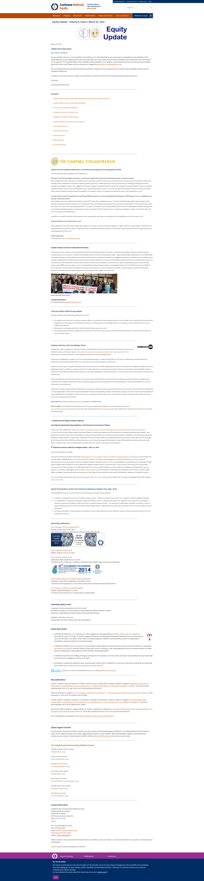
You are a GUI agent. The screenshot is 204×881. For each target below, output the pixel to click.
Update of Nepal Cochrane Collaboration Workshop (69, 103)
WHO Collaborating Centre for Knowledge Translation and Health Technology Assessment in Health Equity (98, 430)
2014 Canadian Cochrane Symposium (64, 527)
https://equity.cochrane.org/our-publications (95, 716)
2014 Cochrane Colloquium (60, 557)
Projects (67, 15)
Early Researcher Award (62, 648)
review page (56, 212)
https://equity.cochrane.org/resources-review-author (82, 665)
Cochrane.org (141, 1)
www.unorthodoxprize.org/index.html (62, 409)
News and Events (105, 15)
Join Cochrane (121, 15)
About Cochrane (66, 856)
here (139, 191)
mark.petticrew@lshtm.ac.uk (59, 766)
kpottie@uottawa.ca (57, 774)
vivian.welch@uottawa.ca (58, 796)
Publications (90, 15)
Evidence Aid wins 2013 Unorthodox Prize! (66, 112)
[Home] (54, 7)
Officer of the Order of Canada (125, 634)
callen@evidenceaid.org (75, 401)
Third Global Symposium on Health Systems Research (70, 579)
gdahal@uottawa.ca (71, 302)
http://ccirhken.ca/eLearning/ (89, 470)
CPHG (85, 315)
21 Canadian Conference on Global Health (66, 588)
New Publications (59, 140)
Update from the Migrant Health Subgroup (66, 117)
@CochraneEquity (109, 670)
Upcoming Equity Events (61, 131)
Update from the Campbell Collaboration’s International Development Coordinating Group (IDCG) (82, 98)
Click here (54, 847)
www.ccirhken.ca (56, 480)
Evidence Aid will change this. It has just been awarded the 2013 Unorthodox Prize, (100, 352)
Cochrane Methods (119, 1)
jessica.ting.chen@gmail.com (89, 477)
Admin (150, 1)
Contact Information (60, 145)
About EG (56, 15)
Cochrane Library (131, 1)
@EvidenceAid (136, 409)
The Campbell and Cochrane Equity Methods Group (72, 745)
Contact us (112, 856)
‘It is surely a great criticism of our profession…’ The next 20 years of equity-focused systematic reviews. (110, 693)
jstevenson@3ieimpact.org (70, 238)
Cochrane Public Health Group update (65, 107)
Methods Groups (141, 15)
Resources (77, 15)
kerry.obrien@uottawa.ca (69, 781)
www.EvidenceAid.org (106, 409)
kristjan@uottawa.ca (57, 752)
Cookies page (101, 872)
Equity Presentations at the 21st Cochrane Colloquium (69, 121)
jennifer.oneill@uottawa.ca (109, 64)
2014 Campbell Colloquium (60, 550)
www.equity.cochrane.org (60, 833)
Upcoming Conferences (60, 126)
